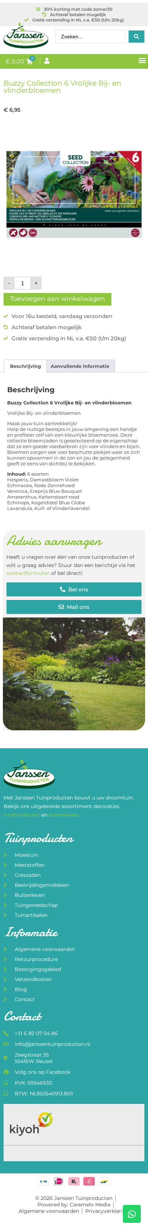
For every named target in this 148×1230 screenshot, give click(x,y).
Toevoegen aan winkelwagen (57, 299)
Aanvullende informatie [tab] (80, 366)
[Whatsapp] (132, 1214)
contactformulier (28, 573)
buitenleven (63, 815)
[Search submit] (136, 36)
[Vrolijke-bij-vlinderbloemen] (74, 196)
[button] (142, 60)
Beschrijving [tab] (25, 366)
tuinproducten (22, 815)
